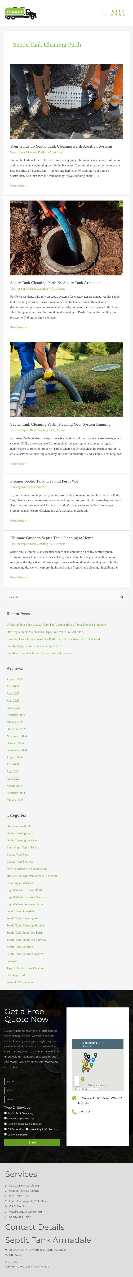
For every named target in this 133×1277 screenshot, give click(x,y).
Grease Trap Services (20, 861)
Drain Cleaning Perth (20, 833)
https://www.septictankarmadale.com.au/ (32, 876)
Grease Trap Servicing (20, 1118)
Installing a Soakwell (20, 883)
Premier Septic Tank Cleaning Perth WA (44, 481)
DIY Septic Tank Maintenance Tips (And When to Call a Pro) (45, 632)
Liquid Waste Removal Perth (25, 904)
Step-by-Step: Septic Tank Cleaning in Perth (34, 646)
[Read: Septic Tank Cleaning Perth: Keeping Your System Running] (66, 379)
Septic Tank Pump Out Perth (25, 932)
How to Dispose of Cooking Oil (27, 868)
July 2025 (13, 686)
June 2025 (13, 693)
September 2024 (17, 750)
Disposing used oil (18, 826)
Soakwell (12, 961)
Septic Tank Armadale (20, 911)
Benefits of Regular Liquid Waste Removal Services (39, 653)
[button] (103, 13)
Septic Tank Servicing (20, 1113)
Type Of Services (17, 1108)
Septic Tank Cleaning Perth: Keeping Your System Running (60, 424)
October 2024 (15, 743)
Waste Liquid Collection (43, 1129)
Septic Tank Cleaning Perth (27, 152)
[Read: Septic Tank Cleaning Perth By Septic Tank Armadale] (66, 237)
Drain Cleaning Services (22, 840)
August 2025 (15, 679)
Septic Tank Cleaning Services (26, 925)
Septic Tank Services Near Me (26, 954)
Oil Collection (15, 1129)
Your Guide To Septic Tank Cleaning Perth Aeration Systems (61, 146)
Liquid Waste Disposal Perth (25, 890)
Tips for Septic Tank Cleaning (29, 288)
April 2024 (13, 778)
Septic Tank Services (20, 946)
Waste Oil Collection (20, 982)
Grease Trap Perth (18, 854)
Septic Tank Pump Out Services (27, 939)
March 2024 (14, 785)
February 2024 (16, 792)
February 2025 (16, 714)
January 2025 (15, 722)
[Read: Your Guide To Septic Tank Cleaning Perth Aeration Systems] (66, 101)
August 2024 (15, 757)
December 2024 (16, 729)
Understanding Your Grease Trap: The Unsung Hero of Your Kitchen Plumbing (56, 624)
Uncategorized (19, 487)
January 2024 (15, 800)
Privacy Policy (12, 1262)
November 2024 (17, 736)
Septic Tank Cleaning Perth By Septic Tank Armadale (55, 282)
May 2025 (13, 700)
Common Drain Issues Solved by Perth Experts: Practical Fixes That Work (54, 639)
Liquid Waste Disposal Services (27, 897)
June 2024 (13, 771)
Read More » (18, 185)
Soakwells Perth (17, 1134)
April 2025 (13, 707)
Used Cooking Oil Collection (24, 1123)
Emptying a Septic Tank (22, 847)
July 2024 (13, 764)
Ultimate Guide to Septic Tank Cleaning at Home (51, 538)
